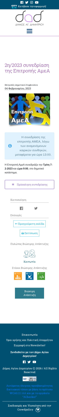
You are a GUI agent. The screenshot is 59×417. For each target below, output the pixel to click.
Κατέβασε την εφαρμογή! (32, 6)
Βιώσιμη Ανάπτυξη (29, 293)
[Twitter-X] (26, 2)
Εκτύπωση (31, 233)
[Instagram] (31, 2)
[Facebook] (21, 2)
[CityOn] (14, 6)
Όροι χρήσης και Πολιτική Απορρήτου (29, 340)
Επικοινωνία (29, 334)
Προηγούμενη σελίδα (30, 223)
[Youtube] (37, 2)
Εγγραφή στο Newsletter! (29, 345)
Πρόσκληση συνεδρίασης (32, 184)
